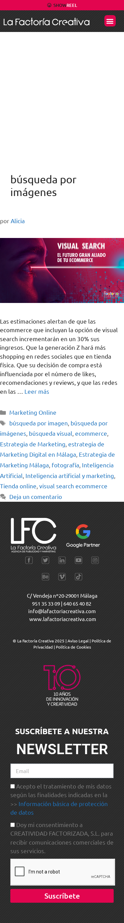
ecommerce (91, 433)
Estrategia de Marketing (32, 443)
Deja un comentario (35, 496)
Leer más (36, 391)
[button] (110, 20)
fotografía (65, 464)
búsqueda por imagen (38, 422)
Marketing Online (32, 412)
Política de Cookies (73, 647)
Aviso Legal (79, 640)
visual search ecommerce (73, 485)
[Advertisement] (62, 97)
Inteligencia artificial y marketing (69, 475)
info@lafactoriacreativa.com (62, 611)
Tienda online (18, 485)
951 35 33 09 (46, 603)
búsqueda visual (50, 433)
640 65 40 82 (77, 603)
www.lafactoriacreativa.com (62, 619)
